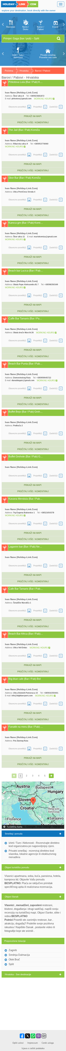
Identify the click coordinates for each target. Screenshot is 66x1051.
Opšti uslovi (18, 1043)
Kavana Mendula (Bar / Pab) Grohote (25, 499)
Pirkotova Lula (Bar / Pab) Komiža (25, 82)
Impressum (32, 1043)
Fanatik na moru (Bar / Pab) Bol (25, 727)
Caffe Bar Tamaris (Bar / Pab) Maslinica (25, 318)
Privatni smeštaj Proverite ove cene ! (48, 57)
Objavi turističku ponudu (17, 867)
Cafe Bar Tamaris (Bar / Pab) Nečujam (25, 589)
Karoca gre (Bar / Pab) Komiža (25, 223)
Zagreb (13, 950)
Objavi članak (11, 896)
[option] (10, 24)
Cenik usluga (48, 1043)
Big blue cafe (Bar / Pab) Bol (24, 679)
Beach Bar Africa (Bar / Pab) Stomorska (25, 633)
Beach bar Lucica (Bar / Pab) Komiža (25, 270)
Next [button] (63, 24)
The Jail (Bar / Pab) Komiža (24, 130)
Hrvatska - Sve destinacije (18, 974)
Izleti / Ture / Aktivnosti (18, 56)
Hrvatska (24, 70)
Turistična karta (14, 826)
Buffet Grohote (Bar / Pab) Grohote (25, 456)
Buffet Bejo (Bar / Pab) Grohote (25, 411)
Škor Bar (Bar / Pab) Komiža (24, 178)
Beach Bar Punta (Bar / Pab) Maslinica (25, 363)
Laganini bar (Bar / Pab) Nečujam (25, 546)
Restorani (10, 27)
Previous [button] (2, 24)
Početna (9, 70)
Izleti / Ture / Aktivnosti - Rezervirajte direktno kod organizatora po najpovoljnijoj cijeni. (34, 844)
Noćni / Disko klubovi (25, 28)
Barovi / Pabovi (40, 28)
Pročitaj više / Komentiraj (33, 122)
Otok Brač (14, 959)
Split (11, 964)
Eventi (55, 27)
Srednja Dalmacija (19, 954)
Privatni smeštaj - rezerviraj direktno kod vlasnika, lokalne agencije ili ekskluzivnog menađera (32, 854)
